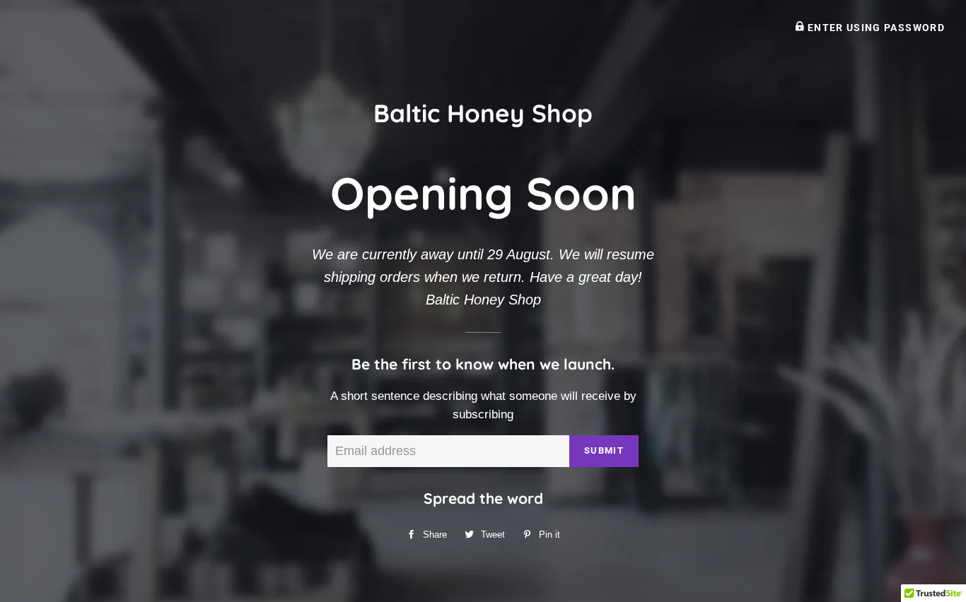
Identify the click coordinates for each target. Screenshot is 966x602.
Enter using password (874, 27)
